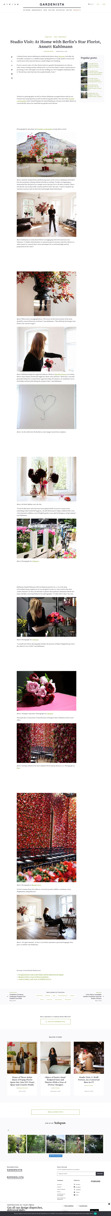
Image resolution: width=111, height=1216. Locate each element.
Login (103, 4)
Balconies (48, 995)
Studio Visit (48, 37)
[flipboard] (4, 4)
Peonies (42, 999)
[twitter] (15, 4)
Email (77, 1194)
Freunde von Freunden (44, 129)
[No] (109, 1213)
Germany (72, 995)
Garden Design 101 (37, 10)
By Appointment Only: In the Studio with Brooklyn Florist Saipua (40, 975)
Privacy (58, 1191)
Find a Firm (51, 10)
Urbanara (35, 561)
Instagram (78, 1187)
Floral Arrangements (63, 995)
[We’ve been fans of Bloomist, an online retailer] (17, 1144)
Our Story (69, 10)
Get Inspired (26, 10)
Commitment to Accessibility (61, 1195)
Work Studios (39, 995)
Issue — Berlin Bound (60, 37)
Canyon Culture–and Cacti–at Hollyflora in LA (34, 979)
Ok (95, 1213)
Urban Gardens (58, 999)
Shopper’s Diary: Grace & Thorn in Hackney (33, 977)
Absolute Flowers (61, 374)
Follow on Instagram (56, 1155)
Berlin (54, 995)
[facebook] (12, 4)
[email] (18, 4)
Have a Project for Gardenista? (61, 1198)
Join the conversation (56, 1021)
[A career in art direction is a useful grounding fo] (94, 1144)
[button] (90, 4)
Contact (59, 1186)
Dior (18, 768)
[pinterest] (7, 4)
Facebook (78, 1189)
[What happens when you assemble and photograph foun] (36, 1144)
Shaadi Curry (36, 885)
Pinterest (78, 1184)
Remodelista (77, 10)
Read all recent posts (55, 1112)
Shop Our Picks (60, 10)
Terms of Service (61, 1189)
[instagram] (10, 4)
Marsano (61, 56)
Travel (45, 10)
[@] (11, 1131)
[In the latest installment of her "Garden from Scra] (55, 1144)
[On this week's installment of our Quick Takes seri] (74, 1144)
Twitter (77, 1192)
